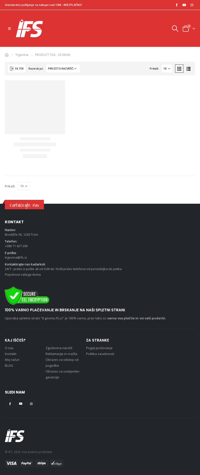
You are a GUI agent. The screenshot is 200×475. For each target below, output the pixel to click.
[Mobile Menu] (9, 28)
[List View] (188, 68)
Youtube (20, 403)
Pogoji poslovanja (99, 348)
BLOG (9, 365)
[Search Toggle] (175, 28)
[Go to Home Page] (7, 54)
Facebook (9, 403)
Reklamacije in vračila (61, 354)
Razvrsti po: (36, 68)
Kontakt (10, 354)
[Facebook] (176, 5)
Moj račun (12, 359)
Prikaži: (154, 68)
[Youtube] (184, 5)
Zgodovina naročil (59, 348)
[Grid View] (179, 68)
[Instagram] (192, 5)
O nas (9, 348)
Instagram (31, 403)
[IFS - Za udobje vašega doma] (29, 28)
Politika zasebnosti (100, 354)
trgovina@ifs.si (16, 257)
